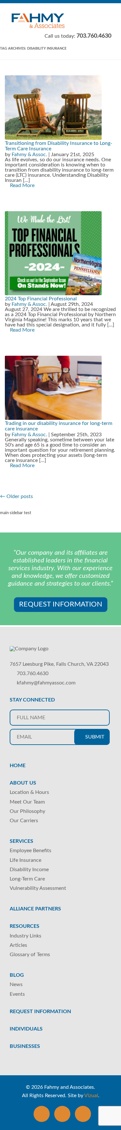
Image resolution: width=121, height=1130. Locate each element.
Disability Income (29, 869)
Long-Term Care (27, 878)
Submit (94, 736)
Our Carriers (24, 820)
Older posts (16, 496)
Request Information (60, 604)
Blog (17, 975)
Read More (22, 185)
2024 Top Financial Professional (41, 298)
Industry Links (25, 935)
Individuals (26, 1028)
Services (21, 841)
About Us (23, 783)
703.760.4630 (32, 673)
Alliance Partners (35, 908)
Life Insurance (25, 860)
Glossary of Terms (30, 954)
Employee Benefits (30, 850)
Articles (18, 945)
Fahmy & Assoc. (29, 154)
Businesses (25, 1046)
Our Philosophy (27, 811)
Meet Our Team (27, 802)
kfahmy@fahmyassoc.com (46, 682)
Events (17, 994)
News (16, 984)
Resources (24, 926)
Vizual (91, 1095)
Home (17, 765)
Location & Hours (29, 792)
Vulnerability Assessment (38, 888)
